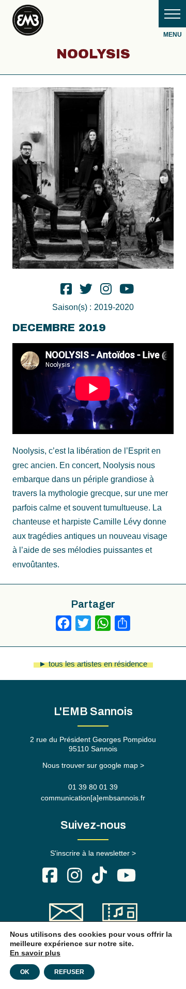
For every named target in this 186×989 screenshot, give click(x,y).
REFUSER (69, 972)
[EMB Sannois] (27, 22)
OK (24, 972)
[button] (172, 13)
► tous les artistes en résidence (93, 663)
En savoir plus (35, 953)
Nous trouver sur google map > (93, 765)
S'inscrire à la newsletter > (93, 853)
